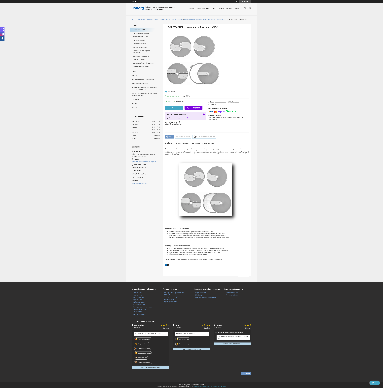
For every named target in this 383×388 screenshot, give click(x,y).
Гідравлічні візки (200, 292)
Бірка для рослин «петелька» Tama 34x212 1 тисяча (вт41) (233, 337)
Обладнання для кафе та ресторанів (149, 19)
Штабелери (199, 295)
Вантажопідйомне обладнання (143, 63)
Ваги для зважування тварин (142, 307)
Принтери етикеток (170, 301)
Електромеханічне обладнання (172, 19)
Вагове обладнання (139, 44)
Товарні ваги (137, 295)
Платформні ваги (139, 304)
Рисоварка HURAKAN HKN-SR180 (185, 333)
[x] (168, 265)
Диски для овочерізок (218, 19)
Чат (376, 383)
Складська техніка (139, 59)
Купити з (190, 108)
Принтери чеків (169, 299)
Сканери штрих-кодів (171, 297)
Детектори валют (232, 292)
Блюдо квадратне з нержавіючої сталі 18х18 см (149, 333)
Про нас (237, 8)
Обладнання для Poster (140, 83)
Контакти (229, 8)
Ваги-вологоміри (139, 314)
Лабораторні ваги (139, 302)
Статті (214, 8)
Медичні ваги (137, 312)
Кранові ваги (137, 300)
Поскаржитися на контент (201, 386)
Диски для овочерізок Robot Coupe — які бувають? (144, 94)
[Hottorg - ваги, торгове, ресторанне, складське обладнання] (138, 8)
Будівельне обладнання (141, 66)
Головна (191, 8)
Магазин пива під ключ (140, 37)
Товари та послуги (203, 8)
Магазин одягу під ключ (141, 33)
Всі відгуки (246, 373)
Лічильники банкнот (232, 295)
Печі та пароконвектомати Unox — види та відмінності (144, 88)
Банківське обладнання (141, 56)
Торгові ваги (137, 292)
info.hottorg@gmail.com (139, 183)
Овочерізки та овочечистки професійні (197, 19)
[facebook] (166, 265)
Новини (221, 8)
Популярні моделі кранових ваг (143, 79)
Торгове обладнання (140, 47)
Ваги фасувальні (138, 297)
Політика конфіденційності (218, 386)
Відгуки (134, 107)
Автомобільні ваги (139, 309)
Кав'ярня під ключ (139, 40)
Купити (174, 108)
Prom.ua (201, 384)
